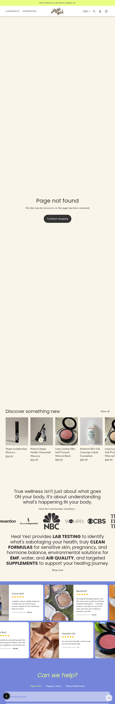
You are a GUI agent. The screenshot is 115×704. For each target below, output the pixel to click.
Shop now (57, 569)
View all (105, 411)
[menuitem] (13, 11)
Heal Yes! (21, 536)
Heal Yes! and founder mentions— (57, 508)
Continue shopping (57, 218)
